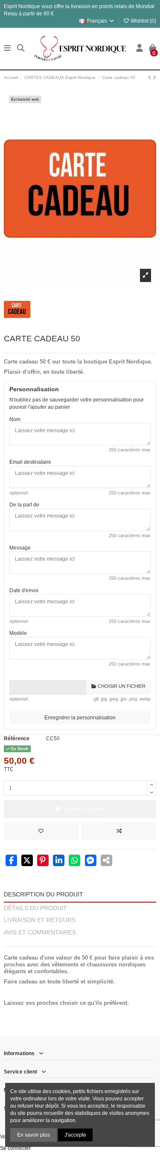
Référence (16, 739)
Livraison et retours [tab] (40, 920)
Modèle (18, 633)
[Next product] (154, 78)
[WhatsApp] (74, 861)
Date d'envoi (23, 590)
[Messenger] (90, 861)
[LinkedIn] (58, 861)
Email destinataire (30, 462)
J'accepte (75, 1135)
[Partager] (11, 861)
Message (20, 548)
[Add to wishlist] (41, 831)
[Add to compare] (118, 831)
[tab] (80, 943)
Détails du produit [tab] (35, 908)
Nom (14, 419)
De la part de (24, 505)
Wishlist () (142, 21)
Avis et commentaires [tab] (40, 932)
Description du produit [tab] (43, 894)
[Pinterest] (43, 861)
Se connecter (15, 1148)
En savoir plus (33, 1135)
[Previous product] (150, 78)
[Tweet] (27, 861)
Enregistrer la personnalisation (80, 718)
